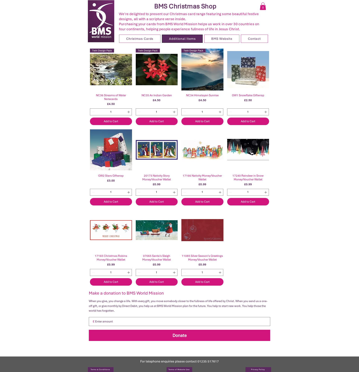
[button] (263, 6)
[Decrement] (92, 112)
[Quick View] (248, 70)
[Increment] (129, 112)
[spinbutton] (111, 112)
